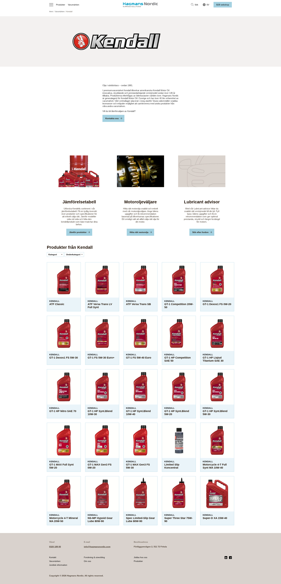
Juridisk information (58, 565)
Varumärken (73, 5)
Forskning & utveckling (94, 557)
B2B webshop (222, 5)
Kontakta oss (112, 118)
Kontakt (52, 557)
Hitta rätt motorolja (139, 232)
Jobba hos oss (140, 557)
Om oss (87, 561)
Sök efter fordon (200, 232)
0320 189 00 (55, 546)
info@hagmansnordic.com (97, 546)
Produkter (60, 5)
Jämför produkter (77, 232)
